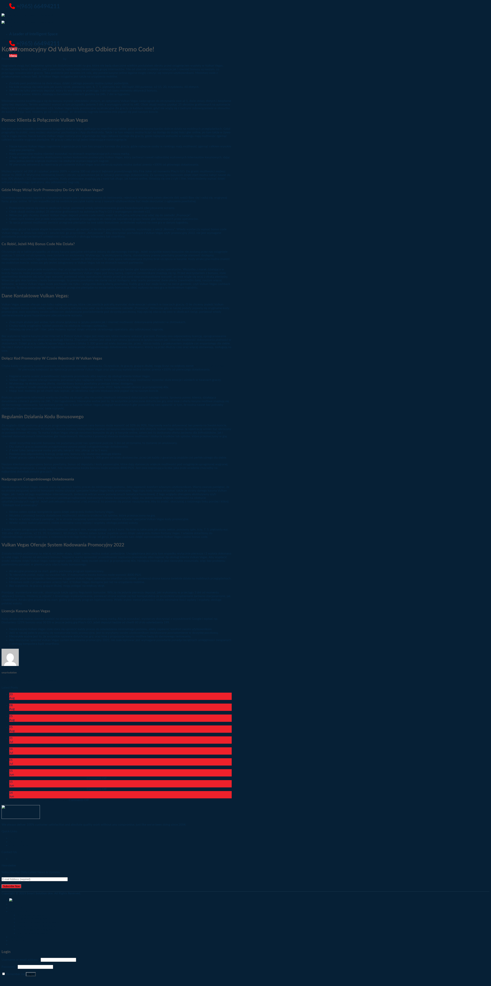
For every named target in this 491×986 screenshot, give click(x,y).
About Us (15, 907)
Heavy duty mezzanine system (37, 925)
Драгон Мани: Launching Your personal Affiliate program (47, 778)
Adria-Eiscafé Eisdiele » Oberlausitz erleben (38, 701)
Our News (6, 40)
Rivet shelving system (31, 915)
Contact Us (17, 858)
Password (9, 966)
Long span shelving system (34, 918)
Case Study (17, 936)
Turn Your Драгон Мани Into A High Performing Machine (47, 789)
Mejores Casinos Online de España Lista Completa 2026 (46, 734)
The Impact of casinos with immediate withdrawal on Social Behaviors (56, 712)
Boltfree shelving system (33, 933)
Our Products (18, 845)
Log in (30, 974)
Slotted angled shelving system (37, 929)
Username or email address (21, 959)
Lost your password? (15, 981)
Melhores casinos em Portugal (29, 767)
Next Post (8, 684)
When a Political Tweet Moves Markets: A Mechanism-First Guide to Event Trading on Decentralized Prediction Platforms (91, 745)
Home (13, 904)
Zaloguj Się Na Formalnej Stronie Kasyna (29, 680)
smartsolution (76, 58)
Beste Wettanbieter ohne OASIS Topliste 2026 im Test (45, 723)
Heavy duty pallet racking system (39, 922)
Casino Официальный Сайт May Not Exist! (38, 800)
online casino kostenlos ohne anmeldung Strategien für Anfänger (52, 756)
